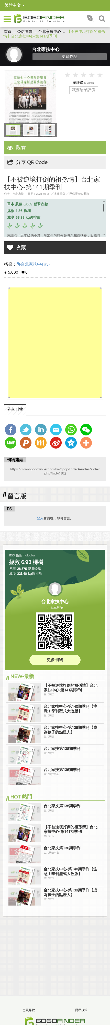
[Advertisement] (55, 342)
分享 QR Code (32, 162)
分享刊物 (15, 409)
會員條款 (29, 1010)
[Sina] (56, 443)
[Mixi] (41, 443)
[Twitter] (26, 429)
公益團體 (24, 32)
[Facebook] (11, 429)
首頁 (8, 32)
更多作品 (69, 56)
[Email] (56, 429)
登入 (40, 518)
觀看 (21, 147)
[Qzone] (71, 443)
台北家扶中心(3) (35, 264)
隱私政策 (81, 1010)
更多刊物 (55, 660)
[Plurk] (26, 443)
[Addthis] (86, 443)
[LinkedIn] (41, 429)
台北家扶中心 (49, 32)
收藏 (21, 247)
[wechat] (86, 429)
